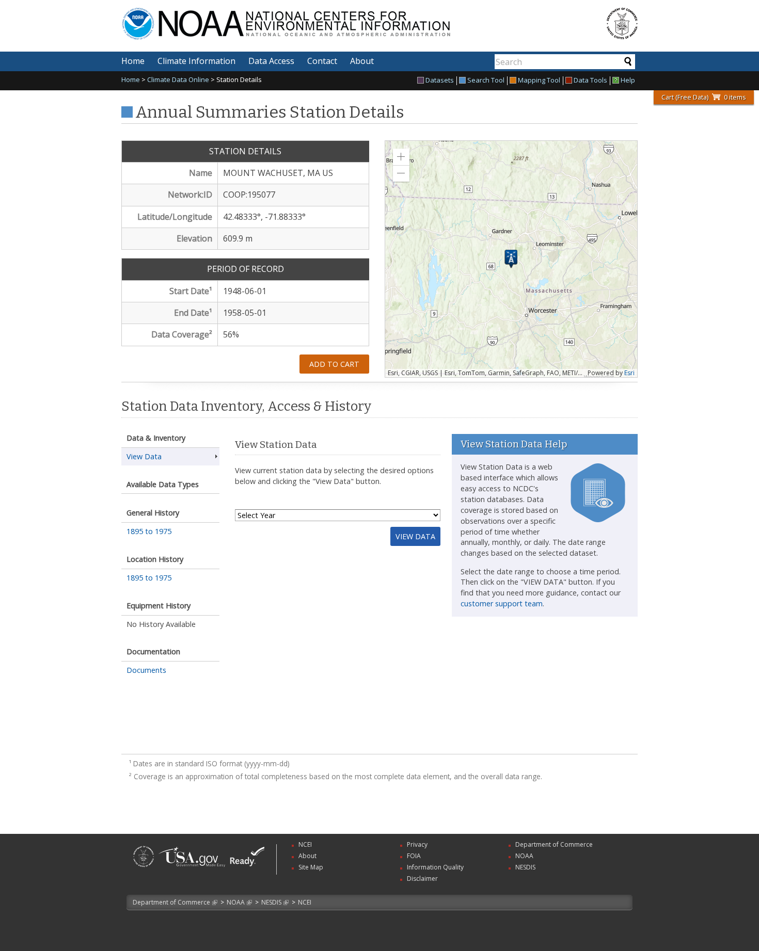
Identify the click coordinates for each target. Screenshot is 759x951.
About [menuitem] (362, 61)
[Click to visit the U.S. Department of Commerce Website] (622, 23)
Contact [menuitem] (322, 61)
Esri (629, 372)
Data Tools (590, 80)
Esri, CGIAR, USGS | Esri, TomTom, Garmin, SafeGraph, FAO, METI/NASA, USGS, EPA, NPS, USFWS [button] (486, 373)
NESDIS (271, 902)
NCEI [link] (305, 844)
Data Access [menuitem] (271, 61)
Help (628, 80)
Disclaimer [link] (422, 878)
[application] (511, 259)
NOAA (236, 902)
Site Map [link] (310, 867)
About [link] (307, 855)
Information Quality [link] (435, 867)
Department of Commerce (171, 902)
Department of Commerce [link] (554, 844)
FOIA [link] (414, 855)
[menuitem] (437, 80)
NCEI (304, 902)
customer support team (502, 603)
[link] (143, 868)
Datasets (439, 80)
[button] (401, 157)
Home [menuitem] (133, 61)
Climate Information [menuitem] (196, 61)
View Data (415, 536)
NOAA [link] (524, 855)
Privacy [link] (417, 844)
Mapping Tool (539, 80)
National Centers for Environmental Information (337, 17)
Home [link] (130, 79)
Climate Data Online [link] (178, 79)
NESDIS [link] (525, 867)
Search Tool (485, 80)
